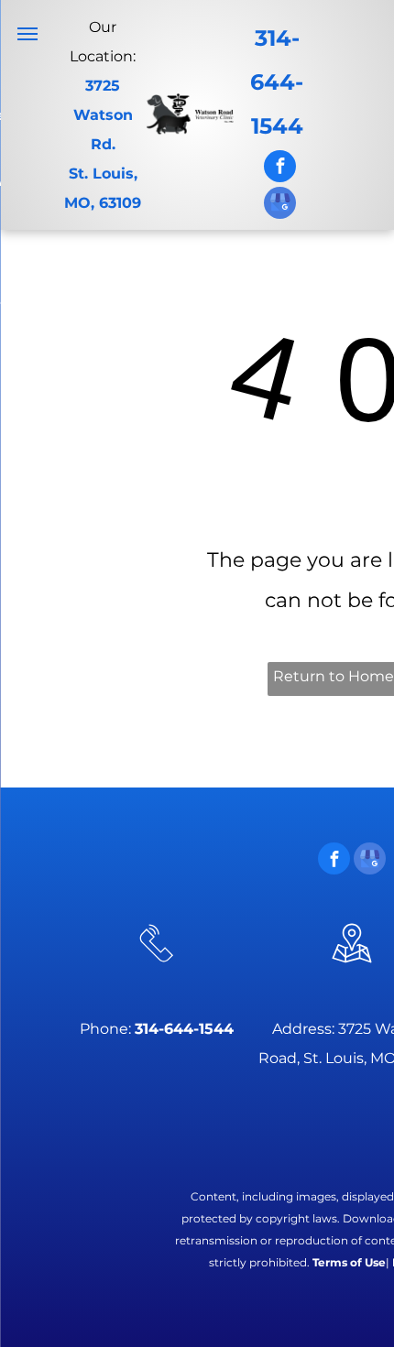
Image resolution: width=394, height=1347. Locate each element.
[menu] (27, 34)
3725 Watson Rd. (103, 115)
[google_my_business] (280, 205)
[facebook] (280, 168)
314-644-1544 (276, 82)
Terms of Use (349, 1262)
